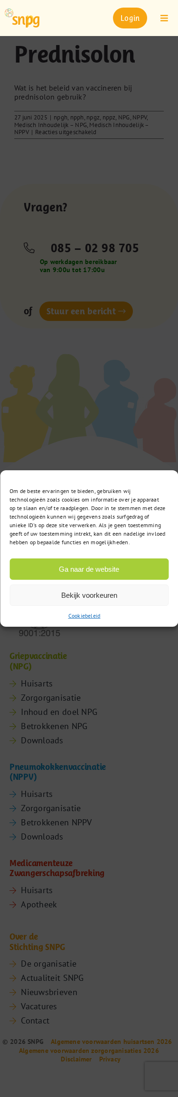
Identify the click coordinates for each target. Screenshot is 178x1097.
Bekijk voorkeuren (89, 595)
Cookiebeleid (84, 615)
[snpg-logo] (22, 18)
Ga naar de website (89, 569)
